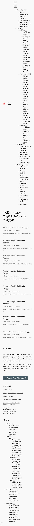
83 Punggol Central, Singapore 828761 (13, 393)
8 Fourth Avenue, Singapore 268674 (12, 399)
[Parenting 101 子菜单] (27, 165)
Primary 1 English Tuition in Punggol (14, 318)
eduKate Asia (17, 230)
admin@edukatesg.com (9, 404)
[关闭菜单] (15, 6)
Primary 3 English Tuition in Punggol (14, 287)
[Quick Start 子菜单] (25, 10)
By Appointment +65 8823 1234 (11, 403)
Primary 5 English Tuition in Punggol (14, 257)
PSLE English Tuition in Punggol (16, 227)
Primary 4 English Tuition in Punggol (14, 272)
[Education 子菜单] (24, 144)
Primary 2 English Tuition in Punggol (14, 302)
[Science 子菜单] (26, 126)
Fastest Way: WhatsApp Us (16, 378)
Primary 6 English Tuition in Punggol (14, 241)
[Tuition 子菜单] (22, 28)
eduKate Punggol (8, 103)
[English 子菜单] (26, 31)
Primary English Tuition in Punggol (16, 332)
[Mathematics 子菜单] (29, 74)
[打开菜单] (15, 2)
